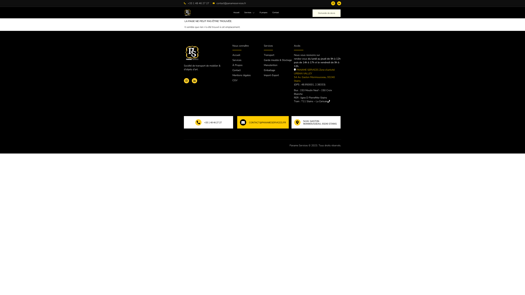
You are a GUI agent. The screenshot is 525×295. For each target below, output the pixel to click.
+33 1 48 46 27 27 (213, 122)
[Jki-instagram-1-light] (333, 3)
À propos (263, 12)
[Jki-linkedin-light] (339, 3)
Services (247, 12)
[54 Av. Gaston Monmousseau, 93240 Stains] (297, 122)
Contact (275, 12)
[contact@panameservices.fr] (243, 122)
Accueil (236, 12)
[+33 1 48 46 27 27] (198, 122)
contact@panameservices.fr (267, 122)
